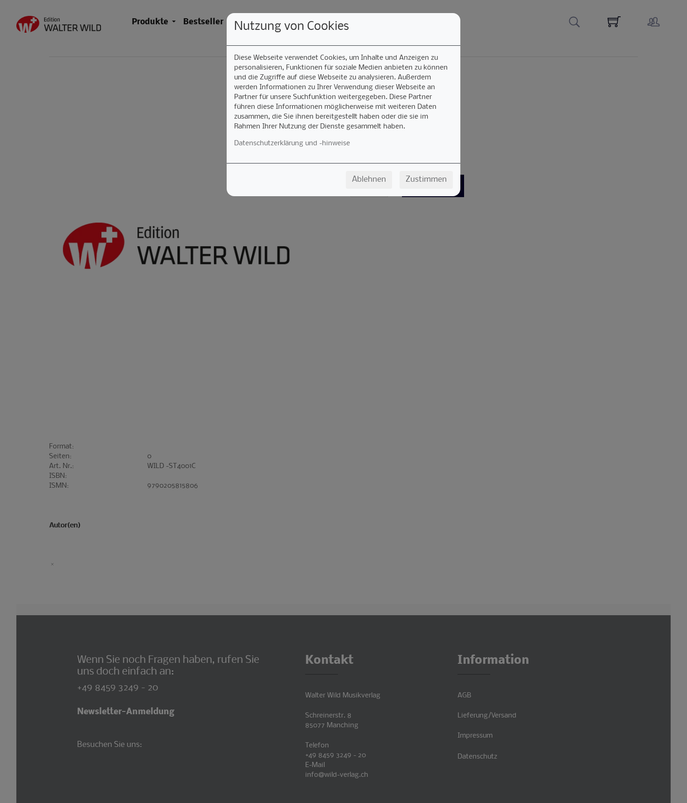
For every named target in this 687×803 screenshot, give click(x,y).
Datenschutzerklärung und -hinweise (292, 143)
